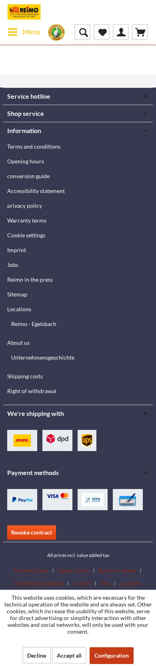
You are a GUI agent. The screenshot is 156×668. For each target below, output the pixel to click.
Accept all (69, 655)
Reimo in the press (30, 279)
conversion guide (28, 176)
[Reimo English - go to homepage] (24, 12)
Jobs (12, 264)
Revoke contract (31, 532)
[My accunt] (121, 32)
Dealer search (74, 570)
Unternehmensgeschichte (42, 357)
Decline (36, 655)
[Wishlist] (102, 32)
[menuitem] (23, 32)
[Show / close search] (82, 32)
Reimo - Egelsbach (33, 323)
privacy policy (24, 205)
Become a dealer (117, 570)
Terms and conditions (33, 146)
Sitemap (17, 294)
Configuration (111, 655)
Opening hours (25, 161)
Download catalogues (39, 583)
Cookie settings (26, 235)
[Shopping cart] (140, 32)
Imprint (16, 250)
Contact (82, 583)
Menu (31, 32)
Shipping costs (25, 376)
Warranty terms (26, 220)
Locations (19, 309)
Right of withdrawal (31, 391)
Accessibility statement (36, 190)
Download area (31, 570)
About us (18, 342)
